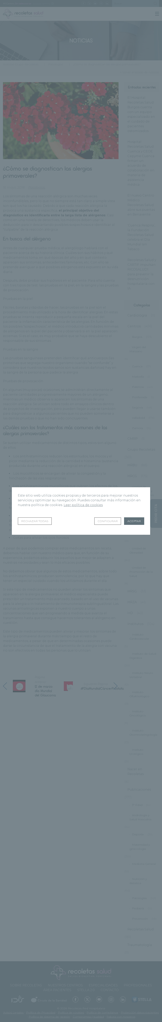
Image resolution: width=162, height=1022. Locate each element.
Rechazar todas (34, 521)
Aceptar (134, 521)
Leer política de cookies (83, 505)
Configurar (108, 521)
